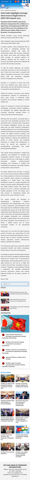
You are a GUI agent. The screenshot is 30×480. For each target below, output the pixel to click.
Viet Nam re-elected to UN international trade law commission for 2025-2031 (7, 386)
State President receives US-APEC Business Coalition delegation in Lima (22, 420)
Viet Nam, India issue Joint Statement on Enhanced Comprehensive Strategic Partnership (14, 351)
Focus (3, 288)
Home (2, 10)
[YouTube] (28, 1)
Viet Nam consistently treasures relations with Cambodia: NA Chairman (22, 385)
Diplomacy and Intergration (10, 10)
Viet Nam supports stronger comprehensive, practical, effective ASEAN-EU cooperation (13, 364)
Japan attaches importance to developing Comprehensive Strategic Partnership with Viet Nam (14, 336)
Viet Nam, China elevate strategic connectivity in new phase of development (13, 343)
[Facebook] (23, 1)
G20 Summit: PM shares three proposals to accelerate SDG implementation (22, 403)
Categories (5, 1)
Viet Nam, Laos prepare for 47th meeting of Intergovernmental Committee (22, 454)
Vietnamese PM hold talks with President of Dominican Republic (7, 402)
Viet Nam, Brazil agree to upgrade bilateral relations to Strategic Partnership (7, 419)
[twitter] (25, 1)
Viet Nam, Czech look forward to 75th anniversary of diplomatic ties (7, 437)
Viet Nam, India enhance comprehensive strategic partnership (22, 436)
